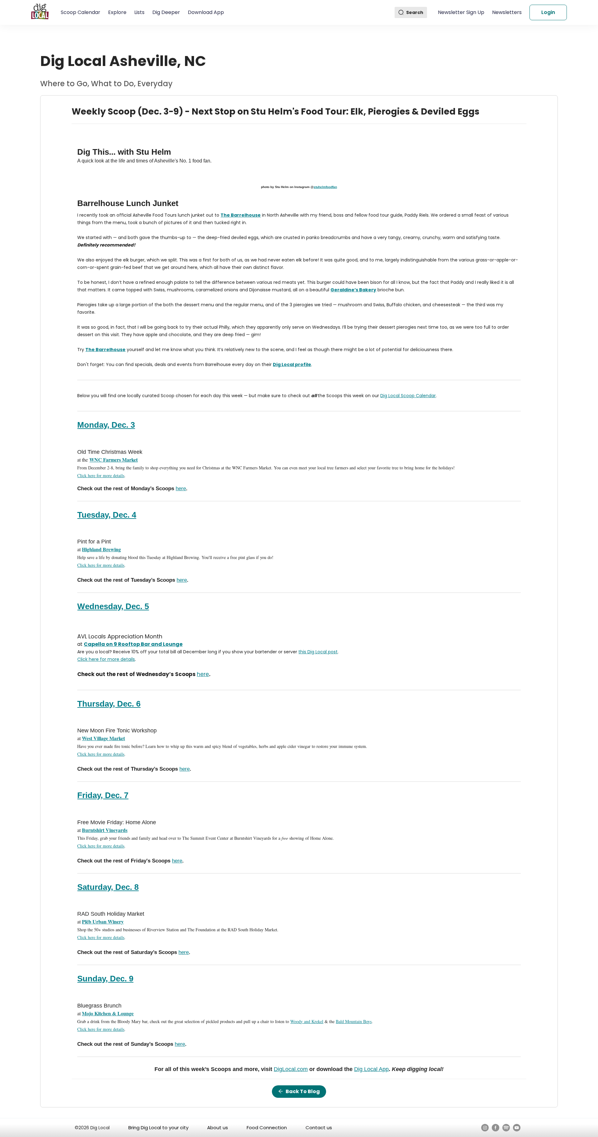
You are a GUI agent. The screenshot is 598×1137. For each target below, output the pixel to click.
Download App (206, 12)
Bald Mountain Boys (354, 1021)
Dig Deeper (166, 12)
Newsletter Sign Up (461, 12)
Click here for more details (100, 475)
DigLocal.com (291, 1069)
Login (548, 12)
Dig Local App (371, 1069)
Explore (117, 12)
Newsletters (507, 12)
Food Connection (267, 1127)
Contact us (319, 1127)
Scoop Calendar (80, 12)
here (181, 488)
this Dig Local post (318, 652)
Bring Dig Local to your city (158, 1127)
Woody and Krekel (306, 1021)
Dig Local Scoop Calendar (408, 395)
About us (217, 1127)
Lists (139, 12)
